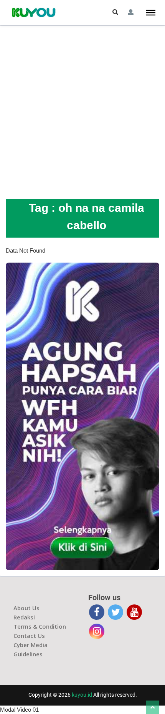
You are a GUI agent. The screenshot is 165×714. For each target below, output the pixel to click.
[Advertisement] (82, 112)
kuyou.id (82, 695)
